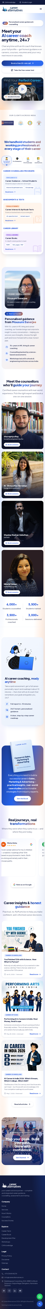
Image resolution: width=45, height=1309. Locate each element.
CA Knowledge (8, 2)
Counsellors (6, 1220)
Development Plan (8, 1241)
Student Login (25, 2)
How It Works (6, 1216)
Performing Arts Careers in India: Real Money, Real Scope (20, 1023)
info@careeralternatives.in (12, 1280)
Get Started (22, 1160)
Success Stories (8, 1224)
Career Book (6, 1238)
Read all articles (22, 1107)
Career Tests (6, 1234)
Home (4, 1209)
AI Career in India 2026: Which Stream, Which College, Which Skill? (21, 1082)
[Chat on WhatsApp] (40, 1296)
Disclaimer (5, 1262)
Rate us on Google (24, 888)
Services (5, 1213)
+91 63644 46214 (9, 1277)
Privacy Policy (7, 1259)
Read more (35, 977)
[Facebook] (4, 1294)
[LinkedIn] (15, 1294)
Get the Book (22, 802)
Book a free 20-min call (22, 66)
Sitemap (5, 1266)
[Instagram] (9, 1294)
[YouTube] (20, 1294)
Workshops (6, 1245)
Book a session (11, 448)
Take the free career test (22, 73)
